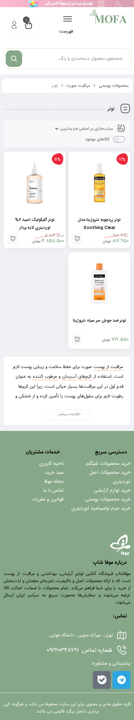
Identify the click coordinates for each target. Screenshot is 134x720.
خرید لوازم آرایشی (112, 490)
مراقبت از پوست (108, 366)
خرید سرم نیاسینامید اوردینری (100, 508)
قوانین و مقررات (47, 499)
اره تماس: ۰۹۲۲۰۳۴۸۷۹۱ (79, 650)
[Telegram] (121, 680)
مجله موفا (54, 481)
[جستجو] (14, 58)
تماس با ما (53, 490)
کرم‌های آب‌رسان (76, 376)
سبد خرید (54, 472)
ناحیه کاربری (51, 464)
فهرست (66, 31)
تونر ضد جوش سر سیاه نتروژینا (99, 320)
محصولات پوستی (114, 85)
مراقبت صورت (78, 85)
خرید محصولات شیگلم (108, 464)
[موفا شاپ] (108, 16)
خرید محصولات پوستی (107, 499)
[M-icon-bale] (102, 680)
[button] (77, 239)
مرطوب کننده (45, 376)
